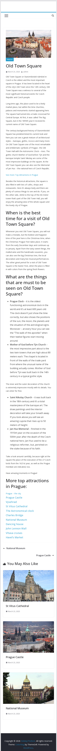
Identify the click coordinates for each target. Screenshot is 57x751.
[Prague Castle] (28, 623)
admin (25, 72)
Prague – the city (13, 493)
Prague (10, 59)
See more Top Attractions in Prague (22, 175)
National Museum (16, 519)
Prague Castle (43, 555)
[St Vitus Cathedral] (28, 572)
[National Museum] (28, 674)
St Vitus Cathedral (17, 606)
